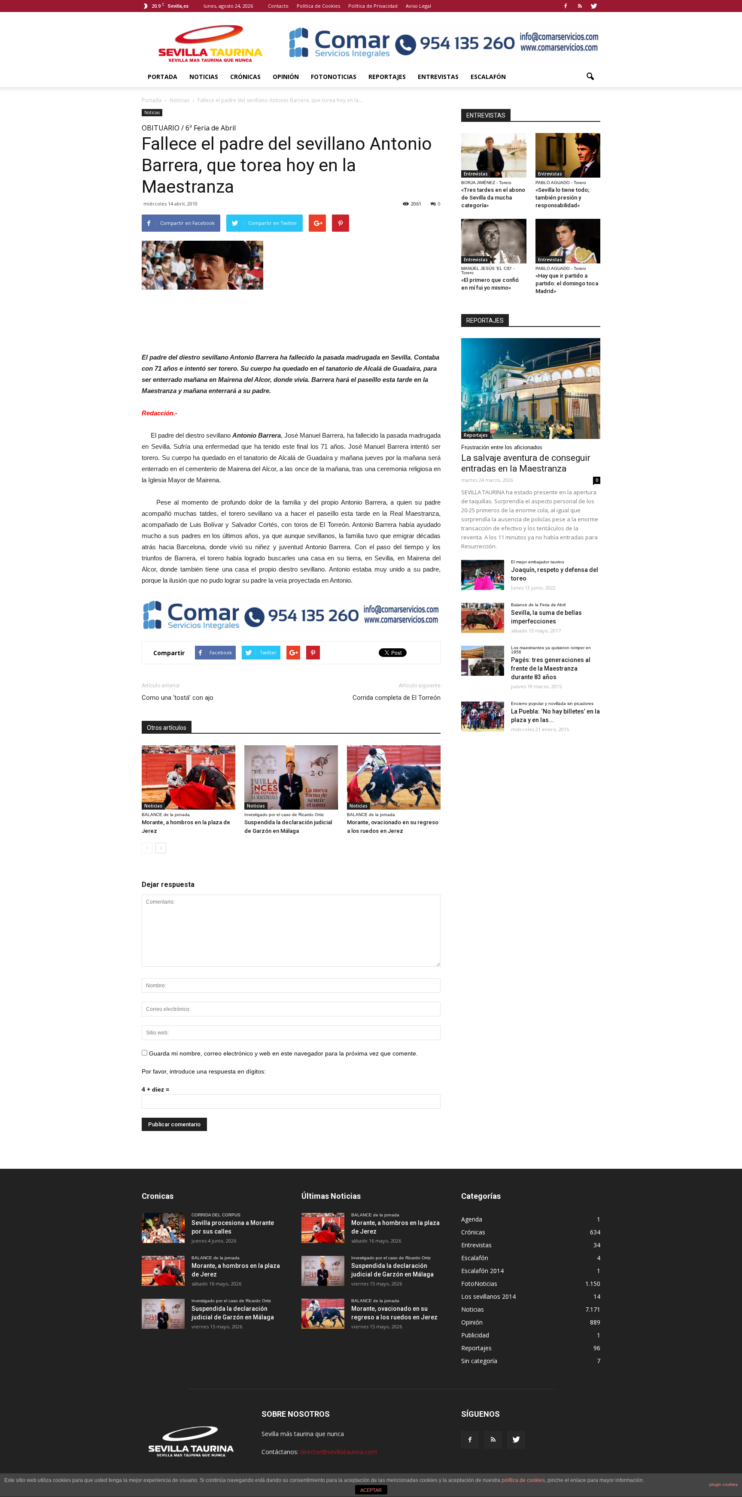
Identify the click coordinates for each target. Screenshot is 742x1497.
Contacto (278, 6)
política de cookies (523, 1480)
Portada (162, 77)
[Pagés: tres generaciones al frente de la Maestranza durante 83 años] (482, 661)
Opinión (286, 77)
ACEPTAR (371, 1490)
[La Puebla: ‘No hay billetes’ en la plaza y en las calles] (482, 717)
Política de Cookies (318, 6)
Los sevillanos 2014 (488, 1296)
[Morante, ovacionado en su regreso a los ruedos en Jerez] (394, 777)
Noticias (203, 77)
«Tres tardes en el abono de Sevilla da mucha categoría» (493, 198)
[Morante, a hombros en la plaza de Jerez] (188, 777)
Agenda (471, 1219)
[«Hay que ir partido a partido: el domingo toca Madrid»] (568, 241)
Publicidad (475, 1335)
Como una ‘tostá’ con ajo (177, 698)
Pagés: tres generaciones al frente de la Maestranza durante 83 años (550, 668)
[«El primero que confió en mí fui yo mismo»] (493, 241)
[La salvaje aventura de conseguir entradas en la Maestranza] (530, 388)
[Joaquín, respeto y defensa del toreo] (482, 575)
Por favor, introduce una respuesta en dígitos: (204, 1071)
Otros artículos (166, 727)
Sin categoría (479, 1361)
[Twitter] (593, 6)
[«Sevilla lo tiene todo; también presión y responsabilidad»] (568, 155)
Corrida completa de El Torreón (397, 698)
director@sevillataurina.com (338, 1452)
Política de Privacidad (373, 6)
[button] (590, 77)
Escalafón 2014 (482, 1271)
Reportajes (387, 77)
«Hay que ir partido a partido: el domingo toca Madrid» (566, 283)
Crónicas (245, 77)
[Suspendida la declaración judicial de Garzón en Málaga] (291, 777)
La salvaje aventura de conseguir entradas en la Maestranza (525, 463)
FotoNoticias (333, 77)
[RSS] (579, 6)
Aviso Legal (418, 6)
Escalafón (488, 77)
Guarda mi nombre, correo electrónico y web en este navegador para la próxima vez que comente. (283, 1053)
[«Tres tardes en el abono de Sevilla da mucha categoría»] (493, 155)
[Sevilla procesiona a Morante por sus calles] (163, 1228)
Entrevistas (438, 77)
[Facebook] (565, 6)
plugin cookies (723, 1484)
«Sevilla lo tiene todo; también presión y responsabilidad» (562, 198)
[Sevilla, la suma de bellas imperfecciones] (482, 618)
